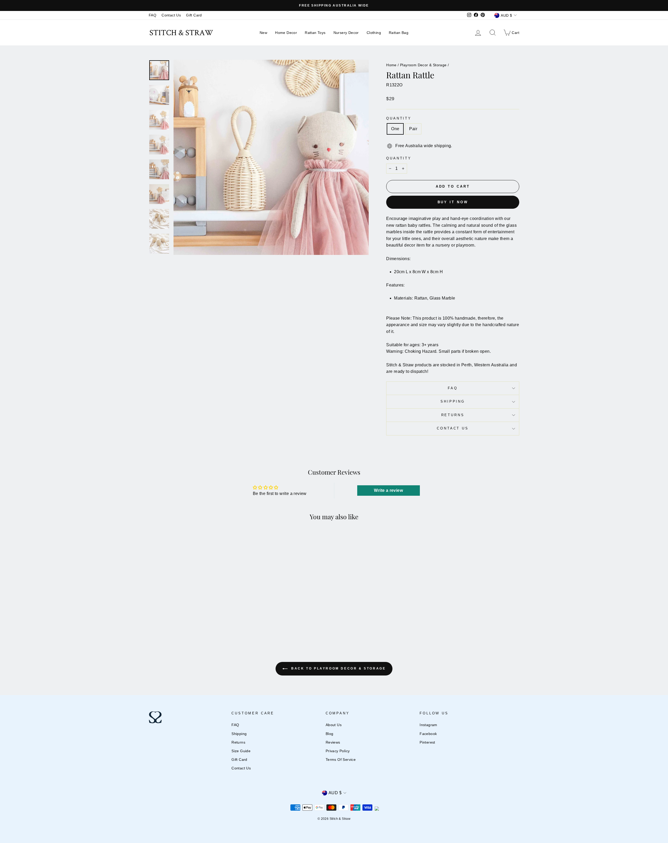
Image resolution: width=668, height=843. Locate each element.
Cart (511, 32)
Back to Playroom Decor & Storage (338, 668)
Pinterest (427, 742)
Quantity (398, 118)
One (395, 129)
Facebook (428, 734)
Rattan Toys (315, 33)
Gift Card (194, 15)
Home (391, 65)
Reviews (333, 742)
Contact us (452, 428)
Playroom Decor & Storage (423, 65)
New (263, 33)
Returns (452, 415)
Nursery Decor (346, 33)
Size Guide (240, 751)
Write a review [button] (388, 490)
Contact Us (171, 15)
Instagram (428, 725)
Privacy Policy (338, 751)
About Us (334, 725)
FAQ (152, 15)
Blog (329, 734)
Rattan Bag (398, 33)
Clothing (374, 33)
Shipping (452, 401)
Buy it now (453, 202)
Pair (413, 129)
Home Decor (286, 33)
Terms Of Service (341, 760)
